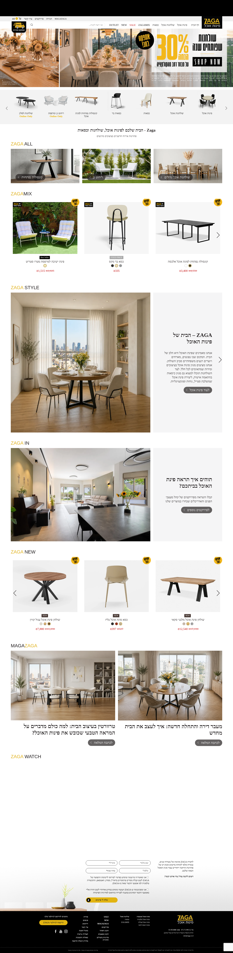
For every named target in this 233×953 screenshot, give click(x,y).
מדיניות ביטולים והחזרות (103, 939)
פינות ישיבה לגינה (144, 925)
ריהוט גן (98, 177)
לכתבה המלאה (210, 743)
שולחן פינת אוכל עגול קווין (45, 619)
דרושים (85, 924)
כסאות (156, 25)
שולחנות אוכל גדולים (177, 177)
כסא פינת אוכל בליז (116, 619)
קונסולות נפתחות (32, 177)
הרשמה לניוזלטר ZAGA (53, 922)
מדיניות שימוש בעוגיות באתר (89, 950)
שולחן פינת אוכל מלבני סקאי (188, 619)
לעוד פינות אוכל (199, 390)
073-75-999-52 (186, 930)
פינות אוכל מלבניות (143, 919)
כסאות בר (116, 113)
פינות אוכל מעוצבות (143, 917)
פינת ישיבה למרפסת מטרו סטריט (45, 261)
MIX (144, 25)
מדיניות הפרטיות (100, 892)
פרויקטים (39, 18)
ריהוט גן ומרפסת (56, 115)
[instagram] (66, 931)
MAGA (61, 19)
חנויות (49, 18)
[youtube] (60, 931)
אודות (86, 917)
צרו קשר (28, 18)
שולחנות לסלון (26, 115)
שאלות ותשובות (82, 938)
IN (20, 443)
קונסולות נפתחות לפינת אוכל (86, 115)
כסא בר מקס (116, 261)
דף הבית (195, 25)
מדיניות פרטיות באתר (74, 950)
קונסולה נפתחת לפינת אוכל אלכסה (188, 261)
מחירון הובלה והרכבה (80, 941)
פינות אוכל (182, 25)
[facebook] (55, 931)
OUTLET (114, 25)
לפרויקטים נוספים (198, 510)
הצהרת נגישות (82, 934)
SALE (133, 25)
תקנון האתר (104, 931)
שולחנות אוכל (167, 25)
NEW (124, 25)
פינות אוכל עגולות (144, 922)
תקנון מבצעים (103, 934)
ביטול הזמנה (83, 931)
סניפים (85, 920)
